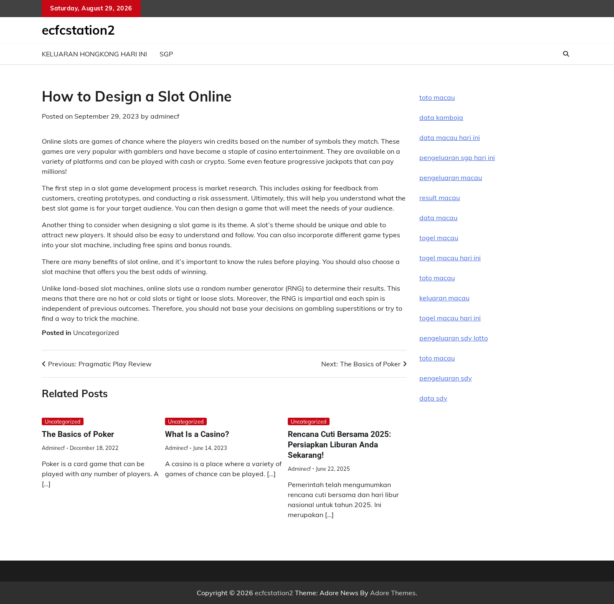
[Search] (566, 54)
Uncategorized (96, 332)
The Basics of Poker (78, 434)
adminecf (164, 116)
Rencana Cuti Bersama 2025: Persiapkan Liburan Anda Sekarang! (339, 444)
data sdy (433, 398)
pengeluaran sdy (445, 378)
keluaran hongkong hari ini (94, 54)
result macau (439, 197)
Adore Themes (393, 593)
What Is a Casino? (197, 434)
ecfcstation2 (78, 30)
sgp (166, 54)
